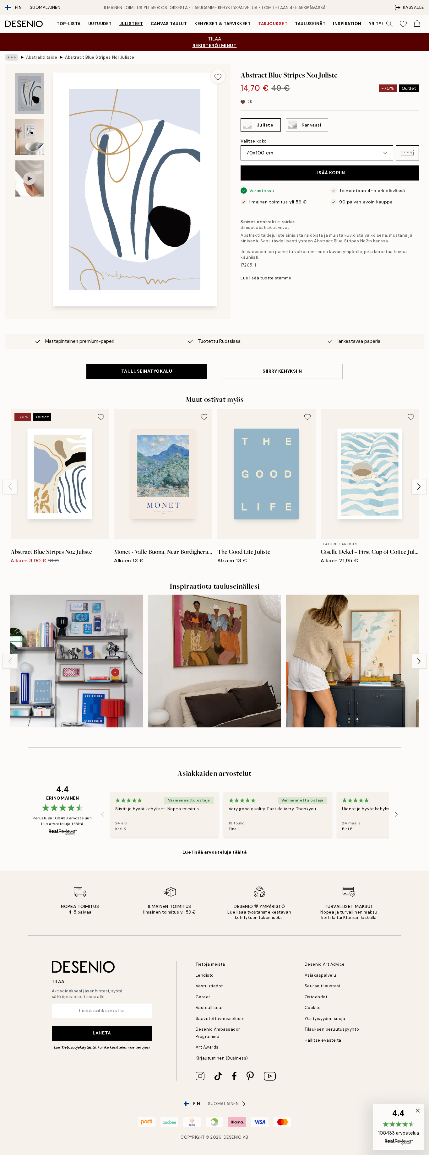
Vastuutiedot (209, 986)
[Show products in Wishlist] (403, 23)
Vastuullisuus (210, 1007)
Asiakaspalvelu (320, 975)
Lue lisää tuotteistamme (266, 278)
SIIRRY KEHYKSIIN (282, 371)
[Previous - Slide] (10, 486)
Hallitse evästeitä (323, 1040)
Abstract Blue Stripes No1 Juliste (99, 57)
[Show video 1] (29, 178)
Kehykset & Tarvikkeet (222, 23)
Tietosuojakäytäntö (78, 1047)
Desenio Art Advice (325, 964)
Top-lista (69, 23)
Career (203, 997)
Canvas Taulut (169, 23)
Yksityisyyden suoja (325, 1018)
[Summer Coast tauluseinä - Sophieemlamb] (352, 661)
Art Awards (207, 1047)
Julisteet (131, 23)
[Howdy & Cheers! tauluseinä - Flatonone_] (214, 661)
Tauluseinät (310, 23)
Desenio (233, 1137)
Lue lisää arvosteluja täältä (214, 852)
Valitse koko (254, 141)
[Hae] (389, 24)
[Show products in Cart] (417, 23)
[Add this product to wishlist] (217, 76)
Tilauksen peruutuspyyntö (332, 1029)
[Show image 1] (29, 93)
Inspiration (347, 23)
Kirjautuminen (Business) (222, 1058)
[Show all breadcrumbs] (11, 57)
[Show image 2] (29, 137)
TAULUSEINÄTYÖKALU (146, 371)
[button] (407, 152)
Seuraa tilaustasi (322, 986)
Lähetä (102, 1033)
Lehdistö (205, 975)
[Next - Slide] (418, 486)
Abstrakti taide (41, 57)
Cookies (313, 1007)
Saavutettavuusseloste (220, 1018)
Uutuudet (100, 23)
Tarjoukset (272, 23)
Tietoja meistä (210, 964)
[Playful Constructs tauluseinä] (76, 661)
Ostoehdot (316, 997)
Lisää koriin (329, 172)
